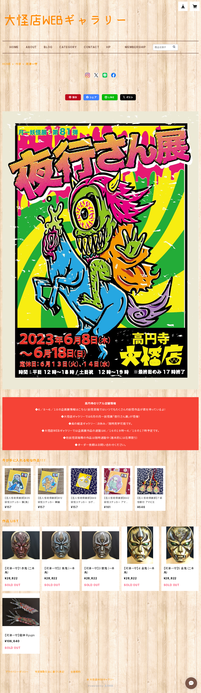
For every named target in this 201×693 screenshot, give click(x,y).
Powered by (96, 685)
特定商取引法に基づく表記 (49, 671)
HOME (14, 47)
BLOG (48, 47)
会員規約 (76, 671)
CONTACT (91, 47)
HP (108, 47)
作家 (18, 64)
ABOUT (31, 47)
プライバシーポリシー (17, 671)
